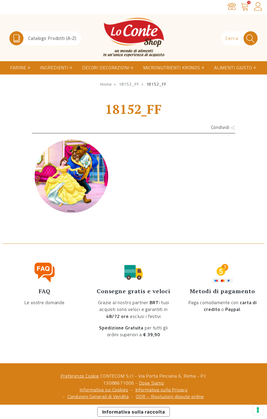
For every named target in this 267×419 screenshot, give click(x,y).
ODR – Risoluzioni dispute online (170, 396)
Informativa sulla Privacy (161, 389)
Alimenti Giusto (233, 67)
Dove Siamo (151, 382)
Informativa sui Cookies (104, 389)
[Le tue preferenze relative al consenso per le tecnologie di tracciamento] (258, 410)
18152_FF (129, 84)
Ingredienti (54, 67)
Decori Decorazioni (105, 67)
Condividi (221, 127)
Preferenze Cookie (79, 375)
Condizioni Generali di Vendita (98, 396)
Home (106, 84)
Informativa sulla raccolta (133, 412)
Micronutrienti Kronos (171, 67)
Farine (18, 67)
